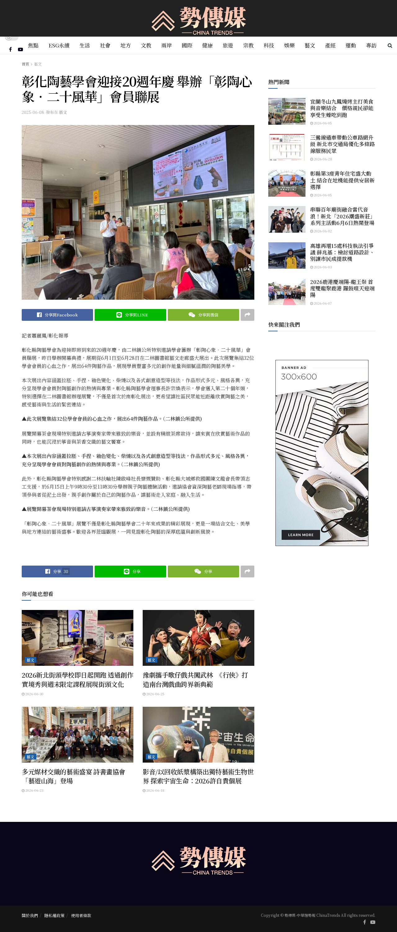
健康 (207, 45)
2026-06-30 (34, 693)
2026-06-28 (322, 158)
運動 (351, 45)
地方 (125, 45)
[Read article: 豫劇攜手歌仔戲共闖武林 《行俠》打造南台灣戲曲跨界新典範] (198, 638)
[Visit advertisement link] (321, 453)
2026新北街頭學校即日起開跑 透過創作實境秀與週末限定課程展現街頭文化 (77, 679)
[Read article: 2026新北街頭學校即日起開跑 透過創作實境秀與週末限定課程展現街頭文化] (77, 638)
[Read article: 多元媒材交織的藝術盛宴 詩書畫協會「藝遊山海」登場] (77, 735)
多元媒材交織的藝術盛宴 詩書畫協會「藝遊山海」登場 (73, 776)
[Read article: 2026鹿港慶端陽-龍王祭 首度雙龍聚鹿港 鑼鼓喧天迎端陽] (287, 291)
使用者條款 (81, 915)
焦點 (33, 45)
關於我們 (30, 915)
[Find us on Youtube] (20, 49)
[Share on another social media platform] (247, 315)
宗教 (248, 45)
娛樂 (289, 45)
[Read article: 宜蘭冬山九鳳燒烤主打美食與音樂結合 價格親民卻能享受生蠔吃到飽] (287, 111)
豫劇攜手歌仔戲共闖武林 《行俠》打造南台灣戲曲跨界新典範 (195, 679)
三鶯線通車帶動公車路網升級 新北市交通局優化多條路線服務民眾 (342, 144)
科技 (269, 45)
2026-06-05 (322, 122)
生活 (84, 45)
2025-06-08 (33, 112)
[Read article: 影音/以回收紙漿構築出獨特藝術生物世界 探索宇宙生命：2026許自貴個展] (198, 735)
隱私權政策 (54, 915)
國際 (187, 45)
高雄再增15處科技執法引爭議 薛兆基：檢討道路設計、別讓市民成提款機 (342, 252)
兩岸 (166, 45)
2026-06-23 (34, 790)
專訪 (371, 45)
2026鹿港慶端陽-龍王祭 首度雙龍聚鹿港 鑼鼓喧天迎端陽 (342, 288)
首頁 (25, 63)
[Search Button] (390, 45)
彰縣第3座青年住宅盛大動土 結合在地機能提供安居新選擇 (342, 179)
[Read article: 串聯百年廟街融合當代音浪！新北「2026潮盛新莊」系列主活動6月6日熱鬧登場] (287, 219)
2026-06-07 (322, 303)
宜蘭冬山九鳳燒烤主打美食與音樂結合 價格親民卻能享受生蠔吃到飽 (341, 108)
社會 (105, 45)
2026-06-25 (154, 693)
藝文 (310, 45)
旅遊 (228, 45)
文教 (146, 45)
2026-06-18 (154, 790)
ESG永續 (58, 45)
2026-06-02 (322, 230)
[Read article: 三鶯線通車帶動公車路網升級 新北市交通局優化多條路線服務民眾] (287, 147)
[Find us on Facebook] (10, 49)
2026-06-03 (322, 266)
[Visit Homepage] (198, 18)
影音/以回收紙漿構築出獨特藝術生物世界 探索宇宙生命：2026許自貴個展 (198, 776)
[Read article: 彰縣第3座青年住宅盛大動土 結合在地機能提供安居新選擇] (287, 183)
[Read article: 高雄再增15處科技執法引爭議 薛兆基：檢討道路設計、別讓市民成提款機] (287, 255)
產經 (330, 45)
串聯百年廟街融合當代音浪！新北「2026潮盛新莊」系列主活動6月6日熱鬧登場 (342, 215)
